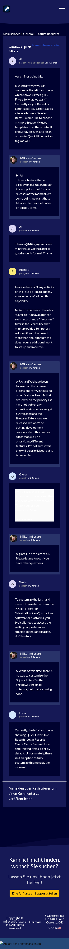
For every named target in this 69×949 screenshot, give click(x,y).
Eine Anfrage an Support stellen (34, 893)
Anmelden (16, 788)
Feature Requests (47, 33)
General (28, 33)
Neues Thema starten (46, 45)
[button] (62, 7)
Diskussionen (11, 33)
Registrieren (41, 788)
